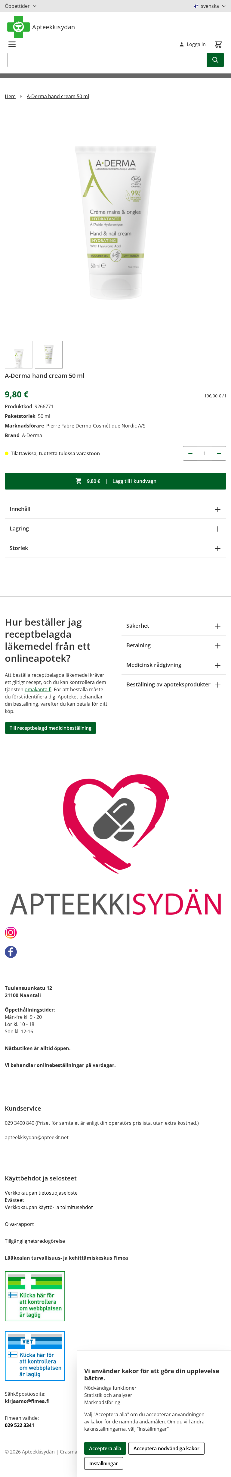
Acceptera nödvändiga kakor (166, 1448)
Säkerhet (137, 625)
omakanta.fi (38, 689)
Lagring (19, 528)
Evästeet (14, 1200)
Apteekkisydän (53, 27)
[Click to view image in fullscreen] (115, 223)
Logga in (196, 44)
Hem (10, 96)
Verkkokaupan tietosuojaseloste (41, 1192)
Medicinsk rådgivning (153, 664)
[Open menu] (12, 44)
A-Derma (32, 435)
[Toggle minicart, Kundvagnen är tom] (218, 44)
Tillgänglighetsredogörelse (35, 1241)
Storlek (19, 548)
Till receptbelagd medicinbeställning (50, 728)
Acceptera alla (105, 1448)
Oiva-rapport (19, 1224)
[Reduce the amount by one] (190, 453)
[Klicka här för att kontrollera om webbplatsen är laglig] (115, 1296)
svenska (210, 6)
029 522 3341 (19, 1425)
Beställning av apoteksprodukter (168, 684)
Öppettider (17, 6)
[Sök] (215, 60)
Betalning (138, 645)
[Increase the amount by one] (219, 453)
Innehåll (20, 508)
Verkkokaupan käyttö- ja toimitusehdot (49, 1207)
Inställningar (103, 1463)
